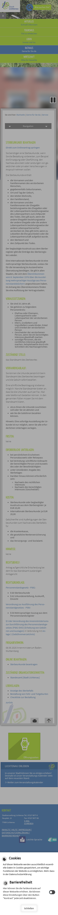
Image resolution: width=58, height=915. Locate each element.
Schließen (29, 908)
